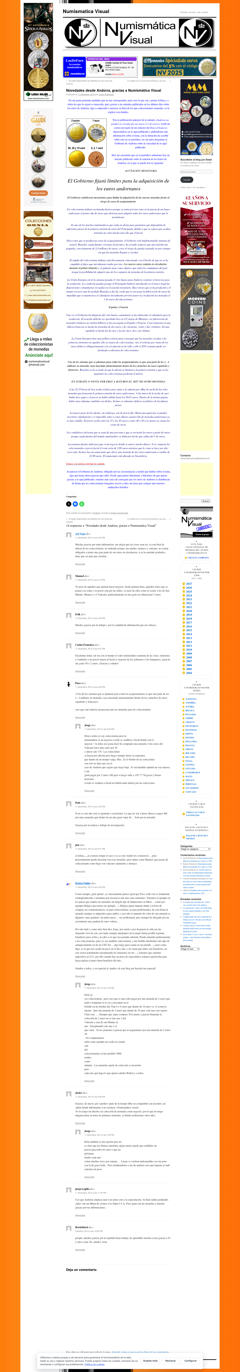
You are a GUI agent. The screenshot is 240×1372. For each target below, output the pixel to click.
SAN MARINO (190, 788)
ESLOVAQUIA (190, 726)
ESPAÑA (187, 733)
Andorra (96, 512)
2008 (187, 657)
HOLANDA (189, 753)
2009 (187, 653)
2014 (187, 634)
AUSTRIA (188, 706)
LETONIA (188, 764)
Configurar (190, 1360)
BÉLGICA (188, 710)
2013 (187, 638)
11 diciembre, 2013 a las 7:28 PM (99, 1134)
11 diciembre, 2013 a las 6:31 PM (90, 848)
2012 (187, 642)
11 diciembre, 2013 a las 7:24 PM (99, 987)
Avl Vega (80, 533)
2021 (187, 607)
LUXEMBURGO (191, 772)
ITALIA (187, 761)
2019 (187, 615)
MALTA (187, 776)
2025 (187, 591)
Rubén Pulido (83, 883)
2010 (187, 649)
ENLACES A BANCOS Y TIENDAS (195, 837)
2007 (187, 661)
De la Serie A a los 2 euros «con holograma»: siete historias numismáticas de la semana (198, 937)
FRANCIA (188, 745)
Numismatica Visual (86, 11)
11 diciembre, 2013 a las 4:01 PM (90, 648)
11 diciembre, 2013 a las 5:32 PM (90, 806)
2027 (187, 584)
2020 (187, 611)
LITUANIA (189, 768)
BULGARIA (189, 714)
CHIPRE (187, 718)
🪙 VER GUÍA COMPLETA (196, 557)
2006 (187, 665)
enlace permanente (119, 512)
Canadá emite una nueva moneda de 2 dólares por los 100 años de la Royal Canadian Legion (197, 919)
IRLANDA (188, 757)
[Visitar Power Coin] (196, 309)
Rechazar (170, 1360)
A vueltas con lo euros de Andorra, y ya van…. (149, 80)
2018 (187, 618)
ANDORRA (189, 702)
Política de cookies (94, 1364)
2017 (187, 622)
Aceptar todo (150, 1360)
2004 (187, 673)
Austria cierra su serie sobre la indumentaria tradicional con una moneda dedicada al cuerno (197, 872)
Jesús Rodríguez (106, 94)
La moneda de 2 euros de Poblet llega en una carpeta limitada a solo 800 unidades (197, 911)
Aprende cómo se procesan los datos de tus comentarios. (140, 1352)
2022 (187, 603)
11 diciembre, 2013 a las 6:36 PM (90, 887)
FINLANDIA (189, 741)
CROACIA (188, 722)
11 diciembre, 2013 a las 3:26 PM (90, 618)
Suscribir (186, 179)
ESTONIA (188, 737)
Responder (80, 564)
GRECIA (188, 749)
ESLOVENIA (189, 730)
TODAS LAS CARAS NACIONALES (193, 814)
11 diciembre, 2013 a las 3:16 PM (90, 579)
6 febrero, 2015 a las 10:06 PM (89, 1231)
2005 (187, 669)
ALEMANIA (189, 699)
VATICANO (189, 792)
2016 (187, 626)
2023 (187, 599)
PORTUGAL (189, 784)
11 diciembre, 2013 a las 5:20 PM (99, 729)
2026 (187, 587)
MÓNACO (188, 780)
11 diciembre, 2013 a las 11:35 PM (90, 1192)
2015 (187, 630)
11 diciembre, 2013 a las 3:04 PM (90, 537)
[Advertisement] (38, 445)
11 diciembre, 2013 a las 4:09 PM (90, 687)
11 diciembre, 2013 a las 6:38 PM (90, 1096)
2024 (187, 595)
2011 (187, 646)
